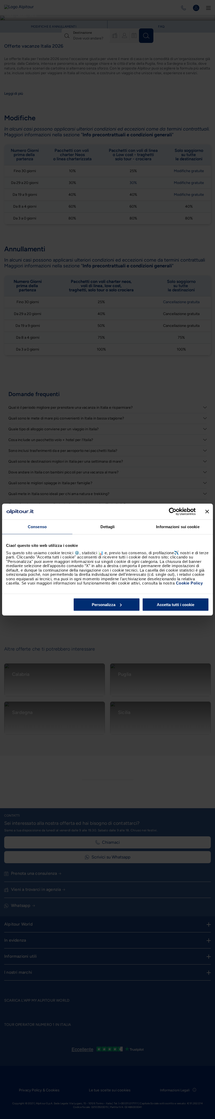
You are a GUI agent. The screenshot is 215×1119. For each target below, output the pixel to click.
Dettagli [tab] (107, 526)
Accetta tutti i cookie (175, 604)
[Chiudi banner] (207, 511)
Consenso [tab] (37, 526)
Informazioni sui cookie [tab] (177, 526)
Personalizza (103, 604)
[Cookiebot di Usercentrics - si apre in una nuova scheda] (173, 512)
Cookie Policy (189, 583)
